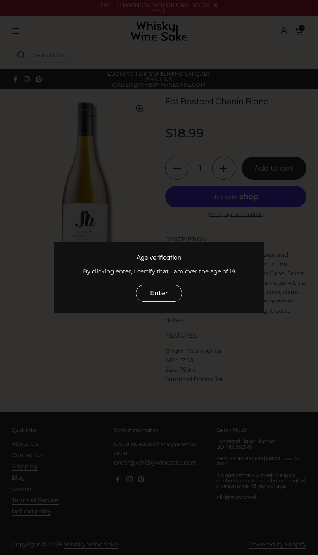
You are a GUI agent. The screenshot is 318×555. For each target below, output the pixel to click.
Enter (159, 293)
